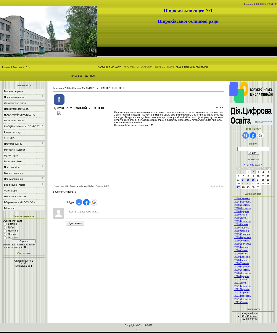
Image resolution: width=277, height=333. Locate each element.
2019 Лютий (240, 218)
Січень (76, 88)
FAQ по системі (249, 318)
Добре (11, 227)
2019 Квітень (241, 224)
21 (243, 183)
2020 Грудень (241, 276)
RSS (92, 76)
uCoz (138, 329)
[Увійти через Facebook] (86, 202)
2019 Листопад (242, 244)
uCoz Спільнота (249, 316)
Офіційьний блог (250, 313)
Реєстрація (18, 67)
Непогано (13, 230)
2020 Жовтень (242, 270)
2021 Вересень (242, 295)
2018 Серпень (242, 198)
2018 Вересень (242, 201)
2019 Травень (241, 227)
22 (248, 183)
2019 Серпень (242, 234)
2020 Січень (241, 250)
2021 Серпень (242, 292)
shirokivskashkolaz (85, 186)
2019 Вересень (242, 237)
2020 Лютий (240, 253)
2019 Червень (242, 231)
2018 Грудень (241, 211)
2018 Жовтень (242, 205)
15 (248, 180)
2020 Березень (242, 257)
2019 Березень (242, 221)
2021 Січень (241, 279)
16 (253, 180)
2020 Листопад (242, 273)
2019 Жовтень (242, 240)
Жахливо (13, 237)
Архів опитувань (26, 244)
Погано (12, 234)
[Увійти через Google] (93, 202)
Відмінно (12, 223)
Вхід (28, 67)
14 (243, 180)
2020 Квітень (241, 260)
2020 (67, 88)
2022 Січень (241, 302)
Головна (6, 67)
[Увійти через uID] (79, 202)
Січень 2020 (253, 164)
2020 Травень (241, 263)
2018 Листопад (242, 208)
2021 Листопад (242, 299)
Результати (9, 244)
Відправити (75, 223)
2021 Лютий (240, 283)
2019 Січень (241, 214)
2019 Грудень (241, 247)
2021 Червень (242, 289)
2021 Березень (242, 286)
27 (238, 187)
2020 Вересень (242, 266)
